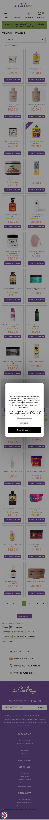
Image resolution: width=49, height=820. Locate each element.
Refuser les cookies (24, 418)
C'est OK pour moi (24, 430)
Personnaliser (24, 423)
